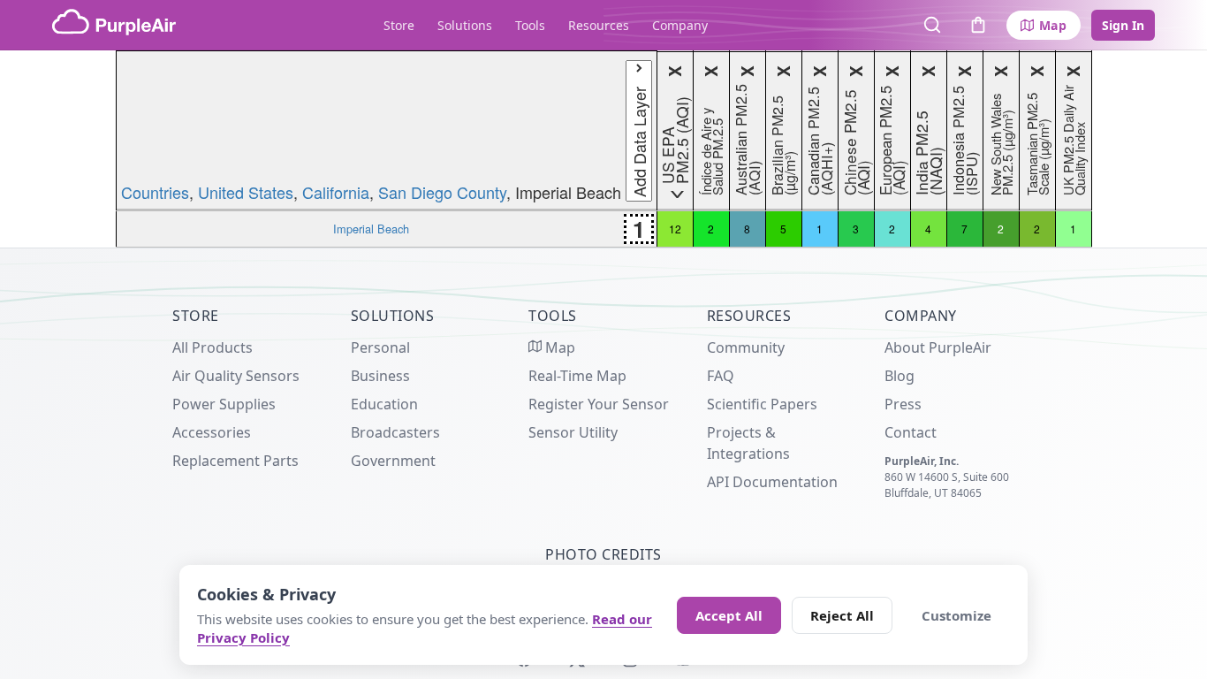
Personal (380, 347)
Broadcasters (395, 432)
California (335, 191)
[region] (603, 149)
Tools (530, 25)
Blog (899, 375)
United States (245, 191)
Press (903, 404)
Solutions (464, 25)
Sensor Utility (573, 432)
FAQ (720, 375)
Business (380, 375)
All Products (212, 347)
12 (675, 228)
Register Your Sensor (598, 404)
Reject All (842, 615)
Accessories (211, 432)
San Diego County (442, 191)
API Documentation (772, 482)
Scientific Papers (762, 404)
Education (384, 404)
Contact (910, 432)
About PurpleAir (937, 347)
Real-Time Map (577, 375)
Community (746, 347)
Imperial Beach (371, 228)
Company (680, 25)
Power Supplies (224, 404)
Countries (155, 191)
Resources (598, 25)
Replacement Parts (235, 460)
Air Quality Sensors (236, 375)
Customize (956, 615)
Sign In (1123, 25)
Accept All (729, 615)
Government (393, 460)
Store (398, 25)
